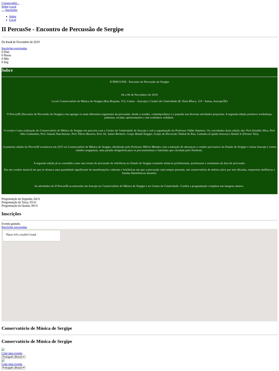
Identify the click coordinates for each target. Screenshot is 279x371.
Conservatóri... (10, 3)
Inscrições (11, 10)
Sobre (5, 6)
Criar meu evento (12, 353)
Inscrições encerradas (14, 48)
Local (12, 6)
